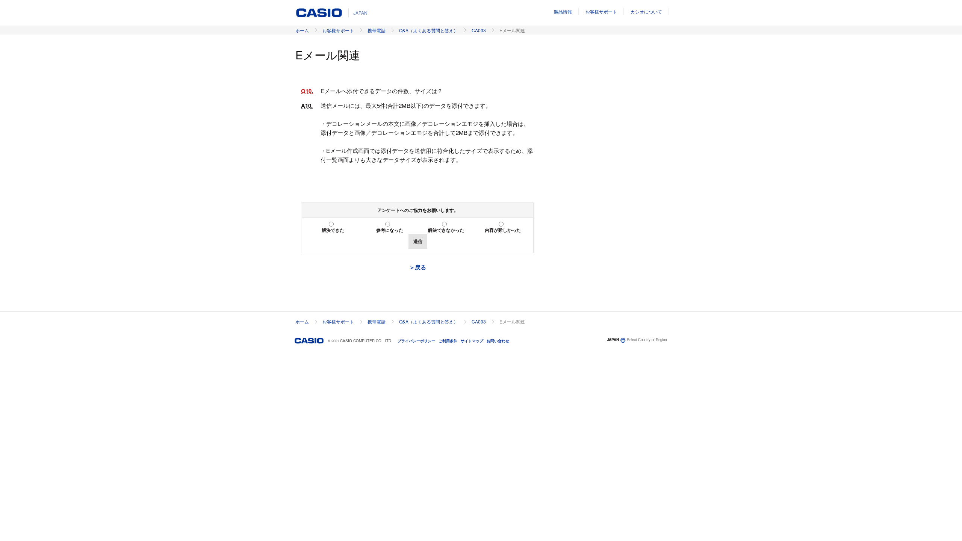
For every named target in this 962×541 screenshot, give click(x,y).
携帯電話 (377, 30)
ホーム (302, 30)
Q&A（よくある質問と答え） (428, 30)
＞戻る (417, 267)
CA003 (479, 30)
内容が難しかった (503, 230)
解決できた (333, 230)
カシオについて (646, 11)
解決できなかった (446, 230)
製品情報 (563, 11)
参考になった (389, 230)
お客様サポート (601, 11)
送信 (417, 241)
